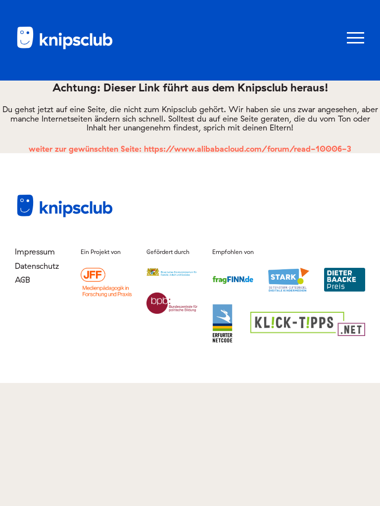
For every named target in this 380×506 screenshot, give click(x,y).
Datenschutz (37, 266)
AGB (22, 280)
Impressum (35, 251)
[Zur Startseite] (64, 47)
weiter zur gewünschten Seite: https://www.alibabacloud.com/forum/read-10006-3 (190, 149)
